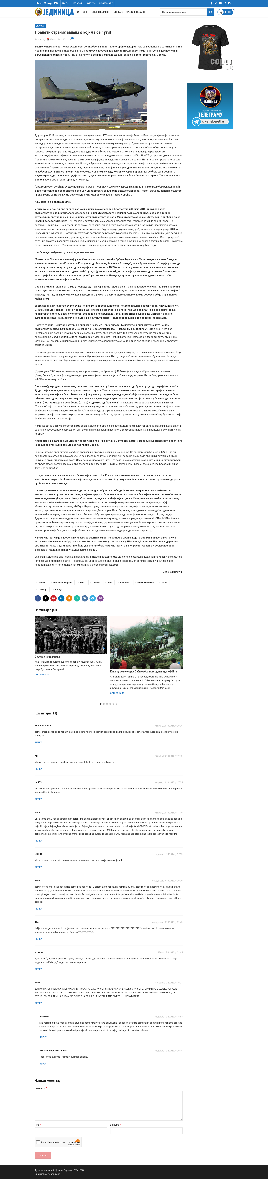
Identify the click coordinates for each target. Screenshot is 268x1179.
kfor (82, 582)
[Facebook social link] (212, 3)
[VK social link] (85, 598)
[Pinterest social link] (53, 598)
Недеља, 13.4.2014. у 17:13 (169, 854)
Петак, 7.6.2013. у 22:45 (170, 952)
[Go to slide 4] (110, 704)
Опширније (42, 674)
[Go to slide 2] (104, 704)
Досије (40, 26)
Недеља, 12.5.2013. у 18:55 (169, 1016)
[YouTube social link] (220, 3)
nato (110, 582)
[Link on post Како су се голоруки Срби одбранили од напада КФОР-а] (146, 642)
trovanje (43, 589)
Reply (38, 742)
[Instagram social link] (216, 3)
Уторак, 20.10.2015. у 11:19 (169, 812)
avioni (42, 582)
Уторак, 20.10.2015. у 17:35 (169, 782)
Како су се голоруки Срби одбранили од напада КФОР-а (143, 671)
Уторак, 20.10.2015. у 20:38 (169, 725)
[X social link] (46, 598)
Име (38, 1124)
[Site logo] (54, 11)
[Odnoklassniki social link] (69, 598)
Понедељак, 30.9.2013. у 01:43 (167, 922)
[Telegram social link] (229, 3)
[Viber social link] (100, 598)
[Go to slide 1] (101, 704)
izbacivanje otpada (62, 582)
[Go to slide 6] (116, 704)
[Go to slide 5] (113, 704)
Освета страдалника (47, 656)
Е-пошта (115, 1124)
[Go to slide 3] (107, 704)
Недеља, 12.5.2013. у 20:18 (169, 1050)
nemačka (124, 582)
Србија (58, 589)
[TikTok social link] (225, 3)
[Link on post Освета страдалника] (71, 635)
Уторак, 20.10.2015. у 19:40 (169, 756)
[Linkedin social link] (61, 598)
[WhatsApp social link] (77, 598)
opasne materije (145, 582)
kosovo (96, 582)
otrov (164, 582)
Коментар (41, 1088)
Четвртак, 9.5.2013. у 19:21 (169, 982)
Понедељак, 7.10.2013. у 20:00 (167, 880)
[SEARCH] (210, 12)
